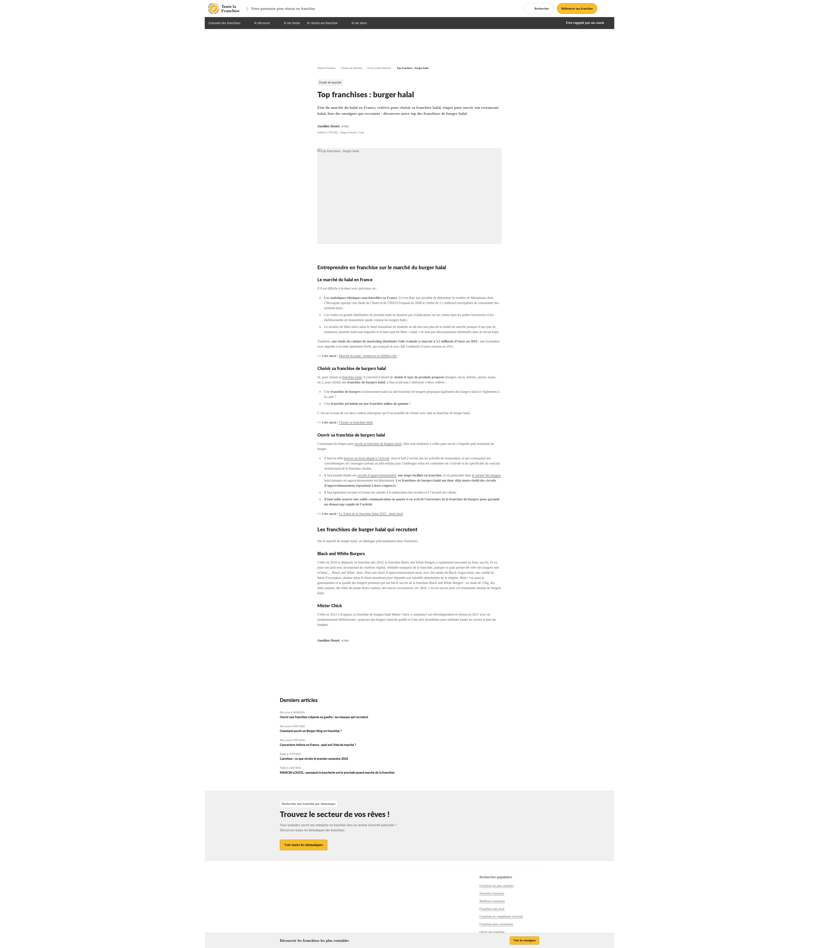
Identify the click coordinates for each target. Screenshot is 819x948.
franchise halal (352, 377)
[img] (245, 23)
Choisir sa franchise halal (356, 422)
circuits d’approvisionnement (376, 475)
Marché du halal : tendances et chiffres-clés (368, 356)
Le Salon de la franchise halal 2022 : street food (371, 514)
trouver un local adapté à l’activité (366, 458)
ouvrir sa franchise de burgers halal (377, 444)
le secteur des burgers (486, 475)
